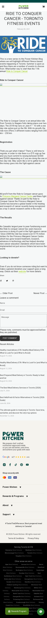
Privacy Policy (33, 538)
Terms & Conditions (16, 538)
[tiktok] (15, 464)
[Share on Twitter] (7, 280)
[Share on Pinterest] (13, 280)
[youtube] (27, 464)
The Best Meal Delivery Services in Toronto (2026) (20, 388)
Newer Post (38, 293)
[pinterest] (21, 464)
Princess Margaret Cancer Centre (17, 196)
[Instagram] (4, 464)
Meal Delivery (13, 550)
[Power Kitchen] (23, 436)
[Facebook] (10, 464)
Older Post (8, 293)
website (22, 271)
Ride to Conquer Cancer (17, 71)
